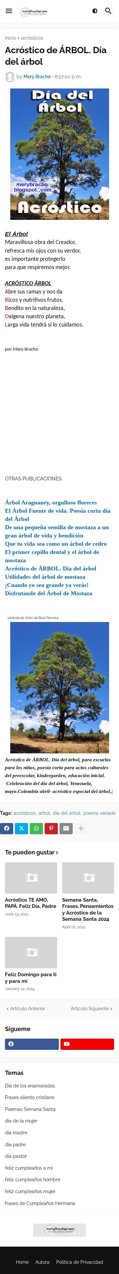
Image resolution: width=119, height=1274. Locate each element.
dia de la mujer (21, 1120)
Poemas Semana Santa (30, 1109)
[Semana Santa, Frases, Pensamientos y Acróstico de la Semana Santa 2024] (88, 878)
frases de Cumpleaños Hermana (40, 1203)
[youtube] (87, 1044)
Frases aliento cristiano (29, 1097)
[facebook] (32, 1044)
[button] (9, 11)
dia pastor (16, 1156)
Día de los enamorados (30, 1085)
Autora (42, 1262)
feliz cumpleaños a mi (29, 1168)
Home (22, 1262)
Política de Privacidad (79, 1262)
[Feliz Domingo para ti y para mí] (31, 952)
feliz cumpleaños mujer (30, 1191)
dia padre (15, 1144)
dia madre (16, 1132)
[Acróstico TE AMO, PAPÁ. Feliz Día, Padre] (31, 878)
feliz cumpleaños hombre (32, 1179)
